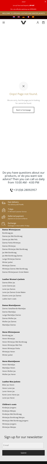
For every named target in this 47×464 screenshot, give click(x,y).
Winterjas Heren (8, 351)
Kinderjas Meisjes (9, 411)
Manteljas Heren (8, 368)
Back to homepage (23, 110)
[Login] (37, 22)
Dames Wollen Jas (9, 318)
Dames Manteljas (9, 312)
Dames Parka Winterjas (11, 242)
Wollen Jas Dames (9, 321)
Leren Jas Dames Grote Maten (14, 292)
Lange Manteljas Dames (11, 315)
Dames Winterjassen (11, 229)
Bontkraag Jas (7, 233)
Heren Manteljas (8, 364)
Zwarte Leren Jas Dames (11, 295)
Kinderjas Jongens (9, 407)
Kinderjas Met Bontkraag (12, 414)
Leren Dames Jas (8, 286)
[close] (45, 1)
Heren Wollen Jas (9, 371)
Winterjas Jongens (9, 424)
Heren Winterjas (8, 338)
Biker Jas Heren (8, 385)
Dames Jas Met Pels (9, 239)
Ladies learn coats (9, 299)
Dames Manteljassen (11, 305)
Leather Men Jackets (11, 381)
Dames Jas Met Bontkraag (12, 236)
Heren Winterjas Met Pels (12, 345)
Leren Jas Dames (8, 289)
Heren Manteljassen (11, 361)
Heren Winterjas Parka (11, 348)
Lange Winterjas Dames (11, 259)
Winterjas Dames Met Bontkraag (15, 269)
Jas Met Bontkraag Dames (12, 256)
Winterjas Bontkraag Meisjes (13, 417)
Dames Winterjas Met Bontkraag (15, 249)
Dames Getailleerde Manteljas (14, 308)
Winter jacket (7, 262)
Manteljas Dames (9, 325)
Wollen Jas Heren (9, 374)
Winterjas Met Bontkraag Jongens (15, 420)
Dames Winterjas (9, 246)
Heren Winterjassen (11, 332)
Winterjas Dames (9, 265)
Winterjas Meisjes (9, 427)
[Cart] (43, 22)
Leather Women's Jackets (13, 279)
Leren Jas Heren (8, 398)
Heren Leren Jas (8, 388)
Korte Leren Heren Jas (10, 394)
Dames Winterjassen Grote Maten (15, 272)
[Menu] (3, 22)
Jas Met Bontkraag (9, 252)
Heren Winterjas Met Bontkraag (14, 342)
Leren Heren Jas (8, 391)
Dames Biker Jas (8, 282)
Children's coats (9, 404)
